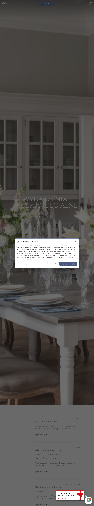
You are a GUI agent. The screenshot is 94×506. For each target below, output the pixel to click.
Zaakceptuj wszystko (68, 264)
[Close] (76, 241)
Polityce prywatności (39, 249)
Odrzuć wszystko (22, 264)
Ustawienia (53, 264)
